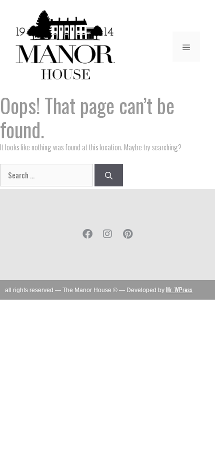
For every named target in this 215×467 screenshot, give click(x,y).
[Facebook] (88, 234)
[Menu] (186, 47)
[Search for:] (47, 174)
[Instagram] (108, 234)
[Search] (108, 175)
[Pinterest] (128, 234)
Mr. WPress (179, 289)
